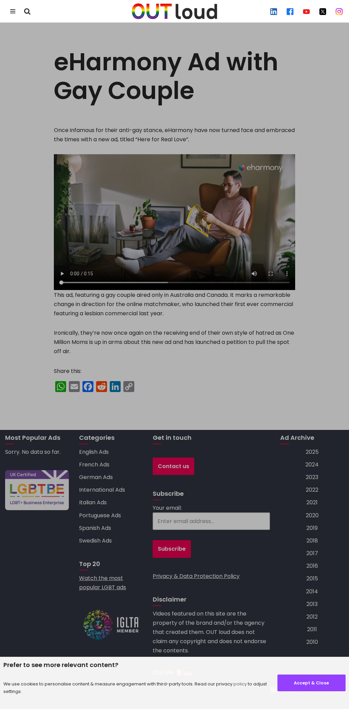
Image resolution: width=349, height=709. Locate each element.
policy (240, 684)
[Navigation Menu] (12, 11)
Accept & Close (311, 683)
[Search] (27, 11)
